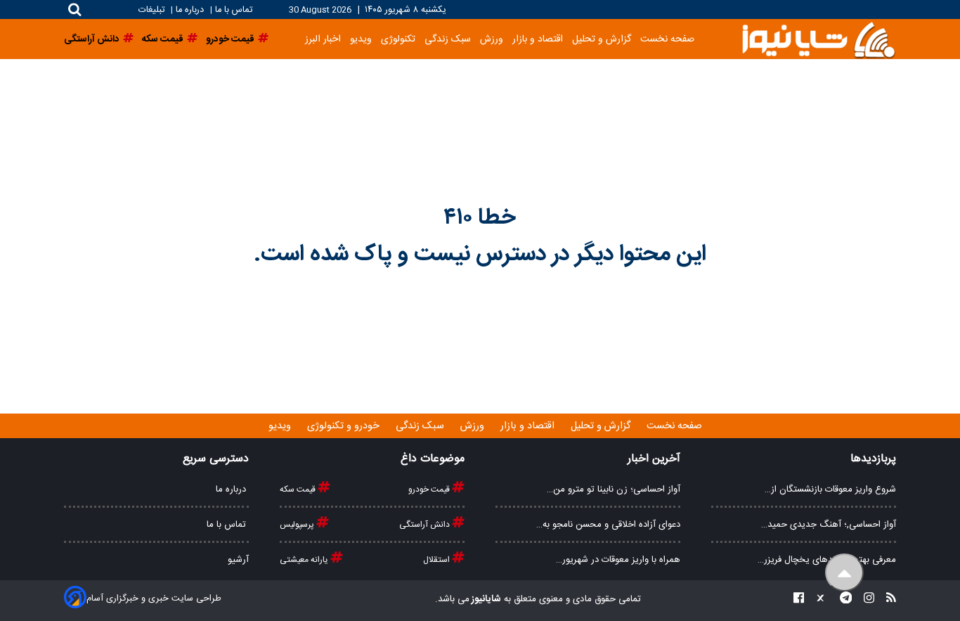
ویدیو (361, 39)
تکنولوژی (398, 39)
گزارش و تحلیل (601, 39)
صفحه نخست (667, 39)
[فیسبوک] (798, 599)
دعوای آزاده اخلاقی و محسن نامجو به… (608, 524)
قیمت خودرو (430, 489)
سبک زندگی (447, 39)
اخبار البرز (323, 39)
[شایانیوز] (818, 39)
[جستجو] (75, 9)
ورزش (491, 39)
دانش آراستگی (425, 525)
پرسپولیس (298, 525)
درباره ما (190, 10)
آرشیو (238, 560)
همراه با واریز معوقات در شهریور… (618, 560)
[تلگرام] (841, 599)
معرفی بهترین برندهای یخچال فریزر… (827, 560)
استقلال (437, 560)
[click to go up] (844, 572)
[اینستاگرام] (864, 599)
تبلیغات (152, 10)
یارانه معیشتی (305, 560)
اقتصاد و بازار (537, 39)
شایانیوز (485, 599)
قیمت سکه (299, 489)
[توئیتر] (817, 599)
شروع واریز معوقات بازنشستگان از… (830, 489)
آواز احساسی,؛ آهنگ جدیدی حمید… (828, 524)
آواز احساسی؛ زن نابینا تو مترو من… (613, 489)
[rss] (887, 599)
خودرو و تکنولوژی (344, 426)
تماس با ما (233, 10)
